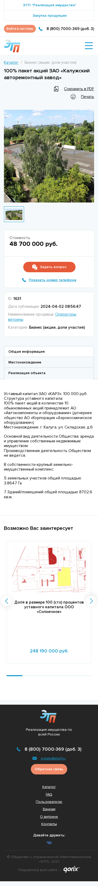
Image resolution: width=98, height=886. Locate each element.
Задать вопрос (53, 267)
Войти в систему (20, 29)
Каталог (11, 62)
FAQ (49, 794)
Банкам (49, 809)
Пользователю (49, 802)
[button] (6, 601)
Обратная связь (49, 769)
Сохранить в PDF (79, 88)
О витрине (49, 816)
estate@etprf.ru (53, 758)
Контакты (49, 824)
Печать (87, 96)
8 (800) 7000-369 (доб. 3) (70, 28)
